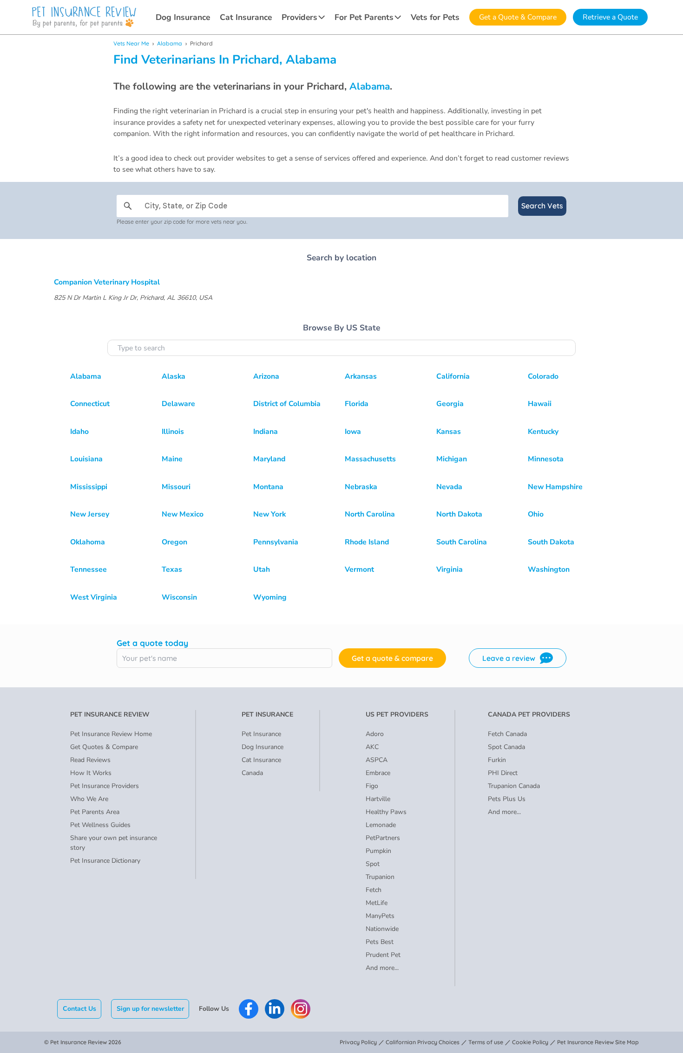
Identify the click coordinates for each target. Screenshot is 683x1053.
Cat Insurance (246, 17)
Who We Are (89, 799)
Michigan (451, 459)
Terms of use (485, 1042)
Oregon (174, 542)
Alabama (169, 43)
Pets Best (380, 941)
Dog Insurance (183, 17)
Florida (356, 404)
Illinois (173, 431)
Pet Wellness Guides (100, 824)
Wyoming (270, 597)
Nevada (449, 487)
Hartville (378, 799)
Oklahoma (87, 542)
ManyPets (380, 915)
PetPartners (383, 837)
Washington (549, 569)
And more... (382, 967)
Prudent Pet (383, 954)
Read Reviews (90, 760)
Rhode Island (367, 542)
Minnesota (546, 459)
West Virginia (93, 597)
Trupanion (380, 876)
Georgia (450, 404)
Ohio (536, 514)
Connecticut (90, 404)
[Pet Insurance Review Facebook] (248, 1009)
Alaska (173, 376)
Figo (372, 786)
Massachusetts (370, 459)
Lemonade (381, 824)
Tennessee (88, 569)
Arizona (266, 376)
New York (269, 514)
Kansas (448, 431)
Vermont (359, 569)
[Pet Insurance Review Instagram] (300, 1009)
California (453, 376)
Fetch (373, 889)
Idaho (79, 431)
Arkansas (361, 376)
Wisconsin (179, 597)
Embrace (378, 773)
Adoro (375, 734)
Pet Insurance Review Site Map (598, 1042)
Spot (373, 863)
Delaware (178, 404)
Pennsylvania (275, 542)
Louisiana (86, 459)
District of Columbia (287, 404)
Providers (299, 17)
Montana (268, 487)
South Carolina (461, 542)
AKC (372, 747)
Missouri (176, 487)
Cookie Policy (530, 1042)
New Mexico (183, 514)
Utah (261, 569)
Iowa (353, 431)
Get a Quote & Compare (518, 17)
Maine (172, 459)
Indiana (265, 431)
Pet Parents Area (94, 812)
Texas (172, 569)
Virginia (449, 569)
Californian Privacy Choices (423, 1042)
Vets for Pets (435, 17)
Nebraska (361, 487)
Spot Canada (506, 747)
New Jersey (89, 514)
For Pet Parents (364, 17)
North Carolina (370, 514)
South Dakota (551, 542)
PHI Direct (503, 773)
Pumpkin (378, 850)
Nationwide (382, 928)
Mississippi (88, 487)
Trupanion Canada (514, 786)
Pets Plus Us (506, 799)
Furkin (497, 760)
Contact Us (79, 1008)
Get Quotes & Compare (104, 747)
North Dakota (459, 514)
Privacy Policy (358, 1042)
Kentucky (543, 431)
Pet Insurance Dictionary (105, 860)
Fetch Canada (507, 734)
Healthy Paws (386, 812)
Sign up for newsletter (150, 1008)
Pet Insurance (261, 734)
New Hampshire (555, 487)
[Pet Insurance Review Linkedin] (274, 1009)
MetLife (376, 902)
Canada (252, 773)
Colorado (543, 376)
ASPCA (376, 760)
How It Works (91, 773)
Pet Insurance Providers (104, 786)
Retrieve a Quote (610, 17)
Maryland (269, 459)
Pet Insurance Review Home (111, 734)
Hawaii (540, 404)
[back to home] (84, 17)
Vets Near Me (131, 43)
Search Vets (542, 205)
